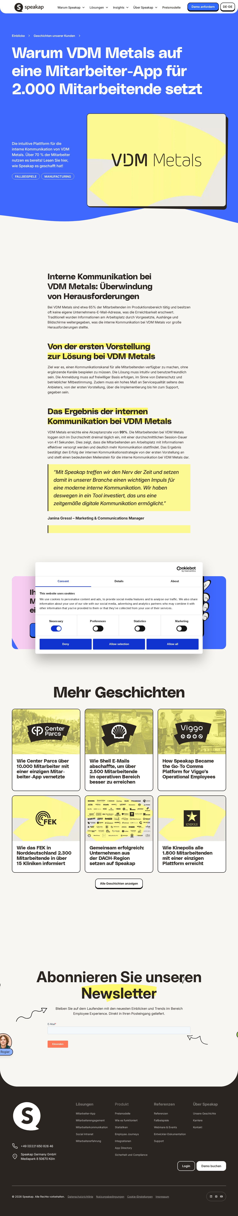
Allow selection (119, 644)
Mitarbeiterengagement (90, 1120)
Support (159, 1141)
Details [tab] (119, 581)
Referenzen (161, 1113)
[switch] (98, 629)
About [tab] (175, 581)
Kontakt (197, 1127)
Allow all (172, 644)
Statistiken (121, 1127)
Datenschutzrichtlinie (80, 1196)
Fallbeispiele (161, 1120)
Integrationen (123, 1141)
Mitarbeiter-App (85, 1113)
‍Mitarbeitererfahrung (88, 1141)
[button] (71, 7)
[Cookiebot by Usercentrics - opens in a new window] (182, 569)
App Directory (123, 1147)
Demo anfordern (203, 7)
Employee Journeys (127, 1134)
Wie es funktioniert (126, 1120)
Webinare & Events (165, 1127)
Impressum (162, 1196)
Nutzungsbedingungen (110, 1196)
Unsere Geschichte (204, 1113)
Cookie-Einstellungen (140, 1196)
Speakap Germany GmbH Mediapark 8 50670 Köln (38, 1156)
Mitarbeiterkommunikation (92, 1127)
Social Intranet (84, 1134)
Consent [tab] (63, 581)
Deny (65, 644)
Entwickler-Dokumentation (170, 1134)
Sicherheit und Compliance (131, 1154)
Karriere (197, 1120)
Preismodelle (171, 7)
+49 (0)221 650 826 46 (37, 1146)
